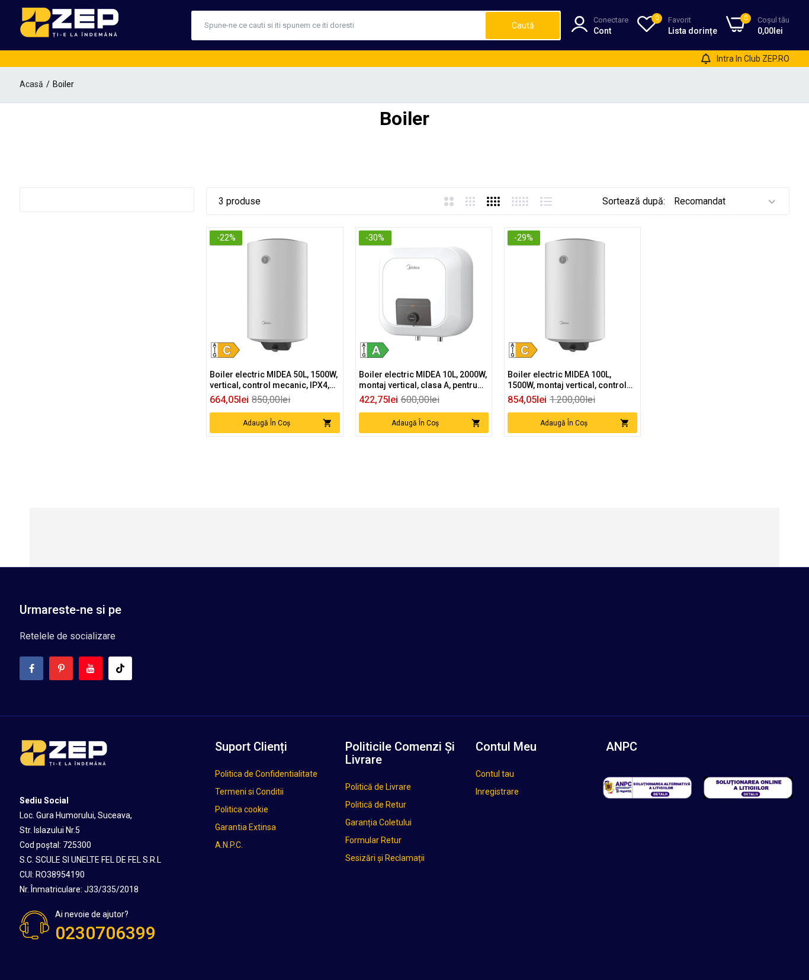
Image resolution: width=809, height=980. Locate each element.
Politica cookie (241, 809)
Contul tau (495, 774)
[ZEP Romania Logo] (70, 25)
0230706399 (105, 933)
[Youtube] (90, 668)
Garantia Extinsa (245, 827)
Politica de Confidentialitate (266, 774)
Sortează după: (633, 201)
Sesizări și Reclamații (385, 858)
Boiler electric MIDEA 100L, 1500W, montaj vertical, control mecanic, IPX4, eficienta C (567, 380)
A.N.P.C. (229, 845)
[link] (329, 240)
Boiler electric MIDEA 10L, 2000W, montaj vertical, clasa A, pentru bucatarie (423, 380)
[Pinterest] (61, 668)
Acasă (31, 84)
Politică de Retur (375, 804)
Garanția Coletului (378, 822)
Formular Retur (373, 840)
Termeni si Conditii (249, 791)
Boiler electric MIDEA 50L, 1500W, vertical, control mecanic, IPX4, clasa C (274, 380)
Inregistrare (497, 791)
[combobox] (339, 25)
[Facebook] (31, 668)
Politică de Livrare (378, 787)
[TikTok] (120, 668)
